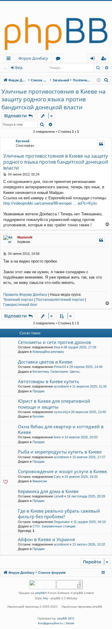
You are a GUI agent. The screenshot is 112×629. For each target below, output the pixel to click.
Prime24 (60, 367)
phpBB (40, 593)
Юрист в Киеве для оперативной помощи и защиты (54, 404)
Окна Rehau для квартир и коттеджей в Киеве (61, 429)
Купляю (38, 416)
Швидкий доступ (9, 59)
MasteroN (24, 237)
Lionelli (58, 496)
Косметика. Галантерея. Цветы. (56, 371)
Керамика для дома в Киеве (48, 491)
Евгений (23, 141)
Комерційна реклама (48, 351)
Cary (57, 476)
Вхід (18, 68)
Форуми (59, 59)
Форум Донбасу (33, 58)
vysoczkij (60, 412)
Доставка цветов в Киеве (45, 362)
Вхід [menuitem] (94, 59)
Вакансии (40, 481)
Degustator (62, 522)
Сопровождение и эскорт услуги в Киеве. (63, 471)
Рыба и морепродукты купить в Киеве (60, 452)
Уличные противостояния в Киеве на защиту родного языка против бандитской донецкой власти (53, 99)
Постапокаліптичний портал (60, 300)
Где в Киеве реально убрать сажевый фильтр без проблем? (59, 513)
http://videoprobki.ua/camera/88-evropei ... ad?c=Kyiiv (50, 203)
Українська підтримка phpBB (82, 606)
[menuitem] (106, 80)
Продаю (39, 391)
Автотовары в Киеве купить (48, 381)
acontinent (61, 386)
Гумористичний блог (20, 305)
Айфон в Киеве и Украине (46, 539)
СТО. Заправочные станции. (54, 526)
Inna (57, 347)
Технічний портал (18, 300)
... (5, 68)
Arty (45, 598)
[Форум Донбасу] (56, 27)
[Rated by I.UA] (42, 585)
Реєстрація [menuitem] (104, 59)
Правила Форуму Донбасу (25, 295)
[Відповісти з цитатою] (101, 144)
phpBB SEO (65, 618)
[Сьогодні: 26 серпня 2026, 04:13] (99, 80)
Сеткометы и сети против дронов (54, 342)
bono (57, 437)
